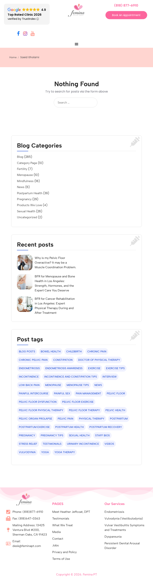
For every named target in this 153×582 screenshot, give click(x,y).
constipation (63, 360)
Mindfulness (25, 181)
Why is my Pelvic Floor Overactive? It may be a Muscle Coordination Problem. (55, 262)
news (98, 385)
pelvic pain (65, 418)
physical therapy (91, 418)
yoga (45, 452)
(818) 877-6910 (126, 5)
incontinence (29, 376)
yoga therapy (64, 452)
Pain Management (88, 393)
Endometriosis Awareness (63, 368)
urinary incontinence (83, 443)
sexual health (79, 435)
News (20, 187)
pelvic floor (116, 393)
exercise (94, 368)
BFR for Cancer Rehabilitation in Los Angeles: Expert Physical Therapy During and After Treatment (55, 306)
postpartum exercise (34, 427)
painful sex (62, 393)
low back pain (29, 385)
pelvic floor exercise (77, 401)
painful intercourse (33, 393)
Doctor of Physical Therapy (99, 360)
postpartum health (69, 427)
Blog (20, 157)
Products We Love (29, 205)
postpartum (119, 418)
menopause (53, 385)
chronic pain (96, 351)
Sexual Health (26, 211)
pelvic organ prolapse (35, 418)
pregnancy (27, 435)
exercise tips (115, 368)
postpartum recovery (105, 427)
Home (13, 57)
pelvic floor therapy (84, 410)
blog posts (27, 351)
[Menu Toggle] (76, 44)
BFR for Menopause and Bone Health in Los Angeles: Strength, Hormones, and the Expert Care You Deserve (55, 283)
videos (109, 443)
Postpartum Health (29, 193)
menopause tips (78, 385)
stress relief (28, 443)
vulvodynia (27, 452)
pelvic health (115, 410)
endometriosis (29, 368)
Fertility (22, 169)
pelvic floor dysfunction (38, 401)
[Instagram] (25, 34)
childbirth (74, 351)
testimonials (52, 443)
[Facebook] (18, 34)
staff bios (102, 435)
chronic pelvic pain (33, 360)
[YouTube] (33, 34)
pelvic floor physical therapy (41, 410)
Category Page (27, 163)
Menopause (25, 175)
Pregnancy (24, 199)
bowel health (51, 351)
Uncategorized (27, 217)
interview (109, 376)
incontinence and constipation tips (70, 376)
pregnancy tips (52, 435)
